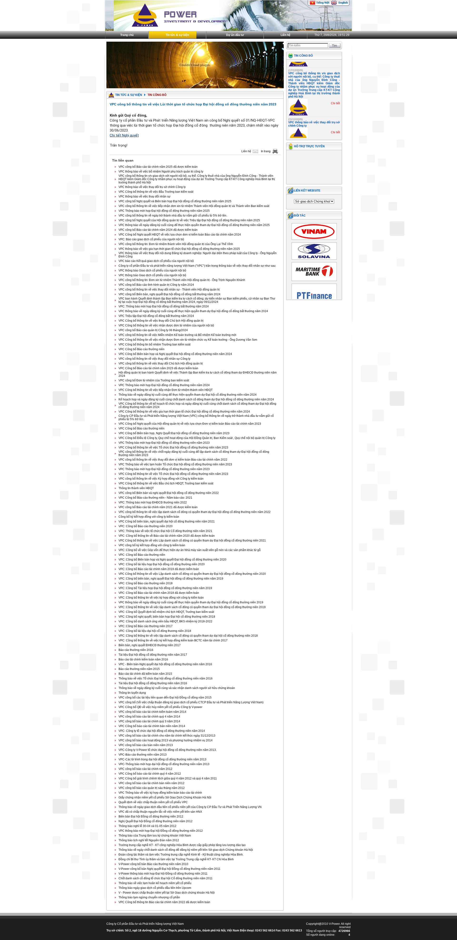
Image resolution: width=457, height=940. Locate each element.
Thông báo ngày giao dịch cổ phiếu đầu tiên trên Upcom (155, 888)
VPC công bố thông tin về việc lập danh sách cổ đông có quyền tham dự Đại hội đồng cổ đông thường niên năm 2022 (195, 512)
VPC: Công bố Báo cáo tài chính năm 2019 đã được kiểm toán (159, 569)
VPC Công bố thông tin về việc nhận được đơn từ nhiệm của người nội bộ (166, 325)
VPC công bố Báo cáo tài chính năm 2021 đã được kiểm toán (158, 507)
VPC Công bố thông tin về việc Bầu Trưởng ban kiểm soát (156, 191)
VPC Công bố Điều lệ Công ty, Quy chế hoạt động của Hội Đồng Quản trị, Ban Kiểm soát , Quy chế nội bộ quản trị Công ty (197, 438)
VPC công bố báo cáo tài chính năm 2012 (145, 769)
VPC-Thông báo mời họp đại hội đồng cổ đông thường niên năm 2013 (164, 764)
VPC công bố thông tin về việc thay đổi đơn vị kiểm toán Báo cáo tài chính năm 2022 (173, 459)
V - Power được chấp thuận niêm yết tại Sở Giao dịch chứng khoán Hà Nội (167, 892)
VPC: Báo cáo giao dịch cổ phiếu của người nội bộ (151, 239)
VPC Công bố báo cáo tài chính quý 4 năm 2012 (150, 773)
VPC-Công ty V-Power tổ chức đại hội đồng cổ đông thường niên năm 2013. (168, 750)
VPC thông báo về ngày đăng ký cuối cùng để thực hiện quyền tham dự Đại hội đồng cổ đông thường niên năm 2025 (194, 225)
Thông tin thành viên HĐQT (136, 488)
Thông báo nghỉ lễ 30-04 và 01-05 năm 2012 (147, 826)
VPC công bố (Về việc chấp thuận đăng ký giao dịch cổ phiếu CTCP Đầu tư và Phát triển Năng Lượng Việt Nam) (191, 702)
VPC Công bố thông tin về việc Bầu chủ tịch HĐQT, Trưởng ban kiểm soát (166, 483)
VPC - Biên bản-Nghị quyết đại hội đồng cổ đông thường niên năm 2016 (165, 664)
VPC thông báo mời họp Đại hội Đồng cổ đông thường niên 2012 (161, 830)
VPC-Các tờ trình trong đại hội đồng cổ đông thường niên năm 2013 (162, 759)
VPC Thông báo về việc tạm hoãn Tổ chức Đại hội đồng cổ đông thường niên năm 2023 (175, 464)
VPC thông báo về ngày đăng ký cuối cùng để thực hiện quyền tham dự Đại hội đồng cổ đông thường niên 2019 (191, 602)
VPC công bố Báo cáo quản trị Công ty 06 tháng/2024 (153, 330)
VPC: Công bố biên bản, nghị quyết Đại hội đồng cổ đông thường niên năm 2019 (171, 578)
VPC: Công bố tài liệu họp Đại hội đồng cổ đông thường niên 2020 (162, 564)
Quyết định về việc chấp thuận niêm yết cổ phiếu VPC (153, 802)
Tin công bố (303, 55)
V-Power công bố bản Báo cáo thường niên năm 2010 (153, 864)
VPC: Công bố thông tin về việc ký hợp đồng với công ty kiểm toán (161, 597)
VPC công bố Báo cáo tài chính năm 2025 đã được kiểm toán (158, 166)
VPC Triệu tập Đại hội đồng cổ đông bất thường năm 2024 (156, 316)
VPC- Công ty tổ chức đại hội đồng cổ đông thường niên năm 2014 (162, 731)
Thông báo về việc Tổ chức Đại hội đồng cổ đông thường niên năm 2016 (166, 678)
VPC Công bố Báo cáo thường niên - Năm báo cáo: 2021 (155, 497)
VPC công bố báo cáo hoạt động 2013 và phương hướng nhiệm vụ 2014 (166, 740)
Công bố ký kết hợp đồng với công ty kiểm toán (149, 516)
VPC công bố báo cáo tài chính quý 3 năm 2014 (149, 721)
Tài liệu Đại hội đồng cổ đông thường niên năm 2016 (153, 683)
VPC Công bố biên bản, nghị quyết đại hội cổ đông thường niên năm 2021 (167, 521)
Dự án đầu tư (235, 35)
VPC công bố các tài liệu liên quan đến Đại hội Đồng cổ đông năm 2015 (165, 697)
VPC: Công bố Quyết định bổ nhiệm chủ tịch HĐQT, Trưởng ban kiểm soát (166, 612)
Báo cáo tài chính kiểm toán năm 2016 (143, 659)
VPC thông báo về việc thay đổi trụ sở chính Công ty (152, 187)
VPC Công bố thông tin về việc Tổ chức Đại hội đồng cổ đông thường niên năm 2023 (173, 447)
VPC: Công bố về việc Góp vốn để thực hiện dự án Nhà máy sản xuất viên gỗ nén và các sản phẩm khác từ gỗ (190, 550)
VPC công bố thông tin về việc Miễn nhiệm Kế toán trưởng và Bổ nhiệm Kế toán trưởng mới (177, 335)
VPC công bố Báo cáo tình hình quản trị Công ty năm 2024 (156, 284)
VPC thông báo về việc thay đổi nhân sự (144, 196)
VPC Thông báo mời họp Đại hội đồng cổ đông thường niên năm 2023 (164, 442)
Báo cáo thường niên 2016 (136, 650)
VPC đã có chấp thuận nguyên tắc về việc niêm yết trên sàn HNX (160, 811)
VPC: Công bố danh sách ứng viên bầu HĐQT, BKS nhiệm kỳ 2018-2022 (165, 621)
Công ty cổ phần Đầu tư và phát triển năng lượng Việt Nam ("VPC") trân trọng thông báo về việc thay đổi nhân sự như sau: (197, 265)
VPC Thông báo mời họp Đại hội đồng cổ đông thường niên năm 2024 (164, 385)
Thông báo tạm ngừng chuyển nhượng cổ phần (149, 897)
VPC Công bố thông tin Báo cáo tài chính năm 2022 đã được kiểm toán (164, 902)
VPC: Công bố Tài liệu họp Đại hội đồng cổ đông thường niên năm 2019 (165, 588)
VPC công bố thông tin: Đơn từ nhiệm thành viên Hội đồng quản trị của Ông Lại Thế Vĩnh (176, 244)
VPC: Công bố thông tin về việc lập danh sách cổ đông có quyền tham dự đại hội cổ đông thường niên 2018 (188, 635)
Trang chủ (127, 35)
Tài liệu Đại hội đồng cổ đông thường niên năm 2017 (153, 654)
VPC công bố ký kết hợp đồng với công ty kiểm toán (152, 545)
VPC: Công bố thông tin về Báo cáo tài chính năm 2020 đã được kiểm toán (167, 535)
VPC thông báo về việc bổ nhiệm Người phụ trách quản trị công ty (161, 171)
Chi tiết (335, 95)
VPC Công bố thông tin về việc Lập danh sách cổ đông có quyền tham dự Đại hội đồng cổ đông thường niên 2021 (192, 540)
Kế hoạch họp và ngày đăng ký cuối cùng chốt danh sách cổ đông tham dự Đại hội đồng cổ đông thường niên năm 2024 (196, 399)
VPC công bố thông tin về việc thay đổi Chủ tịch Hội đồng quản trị (161, 363)
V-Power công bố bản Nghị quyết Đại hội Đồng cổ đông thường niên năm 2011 (169, 869)
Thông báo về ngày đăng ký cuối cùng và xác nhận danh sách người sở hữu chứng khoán (177, 688)
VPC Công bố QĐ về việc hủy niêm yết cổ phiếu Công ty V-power (160, 707)
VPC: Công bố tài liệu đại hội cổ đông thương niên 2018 (155, 631)
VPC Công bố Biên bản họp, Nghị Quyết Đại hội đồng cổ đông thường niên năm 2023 (174, 433)
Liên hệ (285, 35)
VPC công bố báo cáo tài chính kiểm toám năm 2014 (152, 712)
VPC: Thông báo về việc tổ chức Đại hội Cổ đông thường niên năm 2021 (165, 531)
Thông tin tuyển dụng (132, 692)
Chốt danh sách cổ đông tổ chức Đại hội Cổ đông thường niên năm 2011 (166, 878)
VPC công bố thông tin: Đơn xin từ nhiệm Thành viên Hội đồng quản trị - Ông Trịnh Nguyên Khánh (182, 280)
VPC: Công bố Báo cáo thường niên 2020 (146, 526)
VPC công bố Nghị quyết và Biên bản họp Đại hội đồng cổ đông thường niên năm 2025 (175, 201)
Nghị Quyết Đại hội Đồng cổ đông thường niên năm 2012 (156, 821)
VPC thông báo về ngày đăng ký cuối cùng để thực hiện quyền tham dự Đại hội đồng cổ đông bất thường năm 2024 (193, 311)
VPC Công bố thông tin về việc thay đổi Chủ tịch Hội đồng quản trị (161, 320)
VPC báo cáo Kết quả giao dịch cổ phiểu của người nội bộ (156, 261)
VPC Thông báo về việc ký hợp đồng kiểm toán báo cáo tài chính (160, 792)
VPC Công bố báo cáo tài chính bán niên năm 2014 (152, 726)
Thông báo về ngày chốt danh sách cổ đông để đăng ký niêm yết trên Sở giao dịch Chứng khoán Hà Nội (186, 849)
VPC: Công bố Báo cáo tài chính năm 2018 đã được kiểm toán (159, 593)
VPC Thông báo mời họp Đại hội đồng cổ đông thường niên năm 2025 (164, 210)
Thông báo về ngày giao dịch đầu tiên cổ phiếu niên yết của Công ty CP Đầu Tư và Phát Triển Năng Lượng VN (190, 807)
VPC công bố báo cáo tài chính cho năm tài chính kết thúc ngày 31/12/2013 (167, 735)
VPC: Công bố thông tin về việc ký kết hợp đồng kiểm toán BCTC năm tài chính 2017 (173, 640)
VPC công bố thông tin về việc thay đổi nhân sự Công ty (154, 358)
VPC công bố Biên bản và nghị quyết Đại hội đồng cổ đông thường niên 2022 (169, 493)
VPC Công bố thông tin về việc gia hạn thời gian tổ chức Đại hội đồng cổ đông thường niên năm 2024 (184, 411)
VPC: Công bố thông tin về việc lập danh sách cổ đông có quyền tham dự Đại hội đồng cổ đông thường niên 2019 (192, 607)
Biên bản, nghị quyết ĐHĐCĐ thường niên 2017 (150, 645)
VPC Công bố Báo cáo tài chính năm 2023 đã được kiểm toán (158, 368)
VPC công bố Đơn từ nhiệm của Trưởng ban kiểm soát (154, 380)
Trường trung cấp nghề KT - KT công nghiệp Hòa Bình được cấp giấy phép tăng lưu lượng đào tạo (182, 845)
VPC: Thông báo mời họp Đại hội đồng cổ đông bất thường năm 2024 (164, 306)
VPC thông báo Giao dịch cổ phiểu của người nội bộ (152, 270)
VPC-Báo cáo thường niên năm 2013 (143, 754)
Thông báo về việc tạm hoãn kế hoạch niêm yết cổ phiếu (155, 883)
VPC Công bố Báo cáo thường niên (141, 349)
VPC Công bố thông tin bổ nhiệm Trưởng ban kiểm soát (154, 344)
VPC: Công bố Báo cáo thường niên (142, 554)
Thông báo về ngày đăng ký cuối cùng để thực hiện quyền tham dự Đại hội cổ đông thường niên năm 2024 (188, 394)
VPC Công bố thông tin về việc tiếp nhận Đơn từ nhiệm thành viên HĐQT (166, 390)
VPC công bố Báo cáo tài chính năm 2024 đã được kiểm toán (158, 229)
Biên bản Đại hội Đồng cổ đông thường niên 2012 (151, 816)
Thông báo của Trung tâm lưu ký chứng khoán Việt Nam (155, 835)
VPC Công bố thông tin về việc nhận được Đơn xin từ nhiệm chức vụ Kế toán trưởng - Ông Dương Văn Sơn (188, 339)
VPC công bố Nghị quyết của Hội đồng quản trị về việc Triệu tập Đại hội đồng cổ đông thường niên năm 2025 (189, 220)
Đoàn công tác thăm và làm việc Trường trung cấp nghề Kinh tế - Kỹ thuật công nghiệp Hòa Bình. (181, 854)
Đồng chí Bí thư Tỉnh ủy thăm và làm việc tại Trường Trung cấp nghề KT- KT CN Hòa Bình (176, 859)
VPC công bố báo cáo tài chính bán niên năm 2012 (151, 783)
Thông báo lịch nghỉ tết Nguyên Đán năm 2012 (149, 840)
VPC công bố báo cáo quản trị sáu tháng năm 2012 (152, 788)
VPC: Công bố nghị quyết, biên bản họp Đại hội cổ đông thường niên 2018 (167, 616)
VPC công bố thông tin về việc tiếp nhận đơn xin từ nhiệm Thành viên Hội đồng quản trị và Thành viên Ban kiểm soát (194, 206)
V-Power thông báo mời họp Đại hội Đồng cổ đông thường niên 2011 (163, 873)
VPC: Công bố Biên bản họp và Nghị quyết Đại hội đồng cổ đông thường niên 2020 (172, 559)
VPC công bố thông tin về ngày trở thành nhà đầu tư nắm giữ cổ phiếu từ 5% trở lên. (173, 215)
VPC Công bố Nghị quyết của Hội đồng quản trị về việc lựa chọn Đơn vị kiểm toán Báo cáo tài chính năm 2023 (190, 423)
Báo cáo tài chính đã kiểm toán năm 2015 (145, 673)
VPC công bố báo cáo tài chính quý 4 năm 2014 (149, 716)
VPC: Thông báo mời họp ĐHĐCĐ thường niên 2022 (153, 502)
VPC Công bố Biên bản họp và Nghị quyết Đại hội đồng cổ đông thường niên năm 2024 (175, 354)
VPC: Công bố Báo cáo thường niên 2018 (146, 583)
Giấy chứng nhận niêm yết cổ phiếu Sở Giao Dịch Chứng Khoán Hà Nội (165, 797)
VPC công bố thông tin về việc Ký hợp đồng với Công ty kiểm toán (161, 478)
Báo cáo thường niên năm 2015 (139, 669)
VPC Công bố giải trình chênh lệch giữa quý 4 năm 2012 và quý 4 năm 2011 (168, 778)
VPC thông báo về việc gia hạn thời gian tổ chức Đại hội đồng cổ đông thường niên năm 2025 (179, 249)
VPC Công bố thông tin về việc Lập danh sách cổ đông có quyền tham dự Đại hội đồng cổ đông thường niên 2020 (192, 574)
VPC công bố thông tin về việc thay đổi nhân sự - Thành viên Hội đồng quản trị (169, 289)
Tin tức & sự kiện (177, 35)
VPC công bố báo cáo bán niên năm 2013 (146, 745)
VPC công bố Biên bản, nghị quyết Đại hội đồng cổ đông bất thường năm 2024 (169, 294)
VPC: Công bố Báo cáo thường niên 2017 (146, 626)
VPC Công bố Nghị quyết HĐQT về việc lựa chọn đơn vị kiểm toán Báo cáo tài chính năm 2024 (180, 234)
